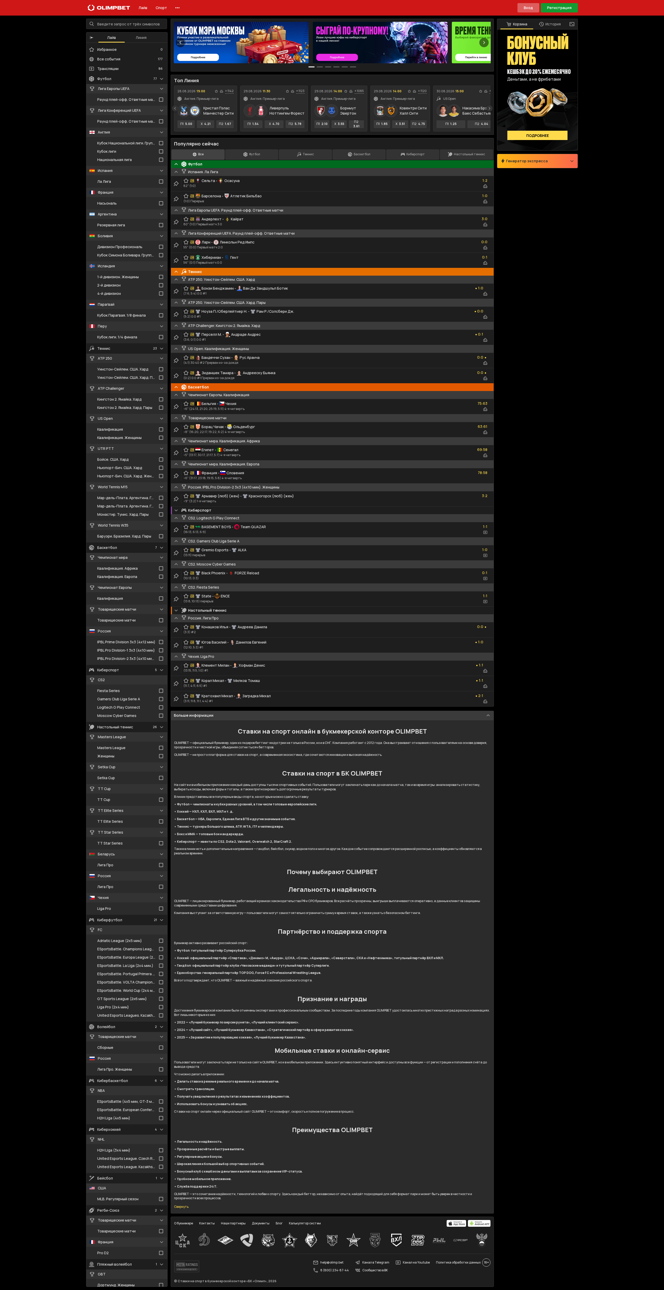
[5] (353, 66)
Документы (260, 1223)
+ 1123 (300, 91)
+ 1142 (229, 91)
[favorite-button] (216, 91)
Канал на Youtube (416, 1262)
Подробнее (537, 135)
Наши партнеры (233, 1223)
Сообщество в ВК (375, 1270)
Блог (279, 1223)
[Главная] (109, 8)
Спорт (161, 7)
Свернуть (181, 1207)
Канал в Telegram (375, 1262)
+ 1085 (359, 91)
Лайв (143, 7)
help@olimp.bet (331, 1262)
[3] (336, 66)
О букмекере (183, 1223)
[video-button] (485, 532)
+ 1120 (422, 91)
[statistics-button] (221, 91)
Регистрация (559, 7)
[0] (311, 66)
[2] (328, 66)
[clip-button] (176, 183)
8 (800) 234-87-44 (334, 1270)
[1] (320, 66)
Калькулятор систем (305, 1223)
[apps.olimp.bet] (456, 1223)
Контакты (207, 1223)
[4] (345, 66)
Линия (141, 37)
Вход (528, 7)
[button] (91, 37)
